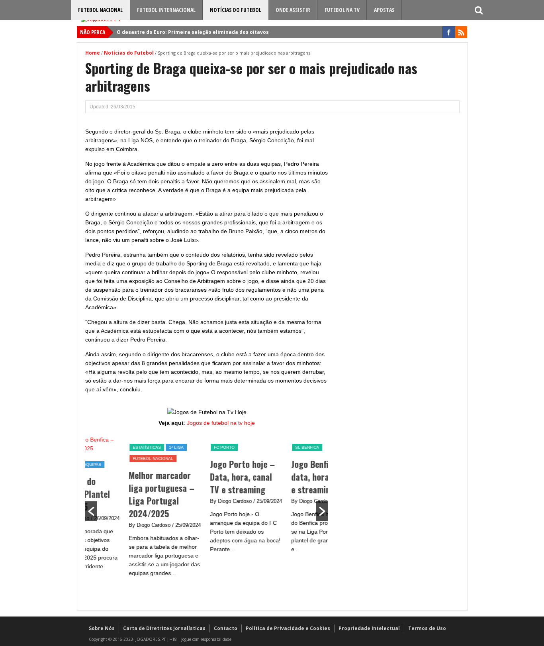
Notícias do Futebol (235, 10)
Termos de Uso (427, 628)
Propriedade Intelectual (369, 628)
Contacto (225, 628)
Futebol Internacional (166, 10)
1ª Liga (136, 447)
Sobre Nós (102, 628)
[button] (91, 511)
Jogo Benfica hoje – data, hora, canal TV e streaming (288, 477)
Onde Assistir (293, 10)
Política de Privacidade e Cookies (288, 628)
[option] (125, 510)
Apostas (384, 10)
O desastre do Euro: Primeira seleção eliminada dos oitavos (193, 32)
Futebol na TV (342, 10)
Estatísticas (107, 447)
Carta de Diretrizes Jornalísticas (164, 628)
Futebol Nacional (100, 10)
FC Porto (184, 447)
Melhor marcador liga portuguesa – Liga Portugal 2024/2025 (122, 494)
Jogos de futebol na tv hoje (221, 423)
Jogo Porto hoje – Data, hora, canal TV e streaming (202, 477)
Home (92, 52)
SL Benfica (268, 447)
